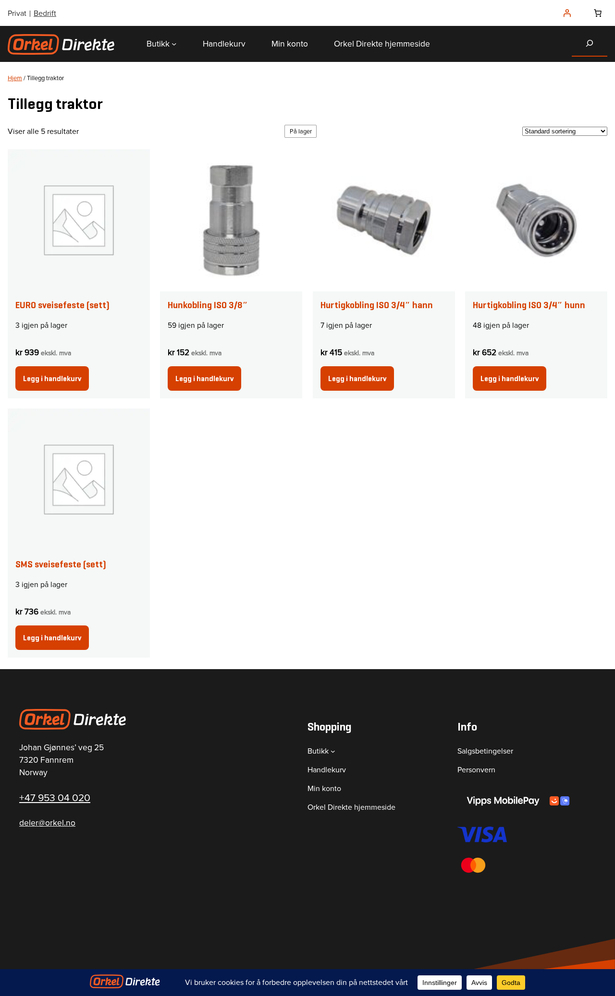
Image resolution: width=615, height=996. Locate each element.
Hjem (15, 78)
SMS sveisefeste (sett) (60, 564)
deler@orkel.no (47, 822)
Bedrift (45, 13)
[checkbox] (300, 131)
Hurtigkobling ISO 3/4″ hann (376, 305)
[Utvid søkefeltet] (589, 43)
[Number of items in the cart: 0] (597, 13)
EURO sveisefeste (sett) (62, 305)
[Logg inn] (567, 13)
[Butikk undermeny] (174, 43)
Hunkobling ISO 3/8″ (208, 305)
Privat (17, 13)
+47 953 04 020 (54, 797)
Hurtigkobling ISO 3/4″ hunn (529, 305)
